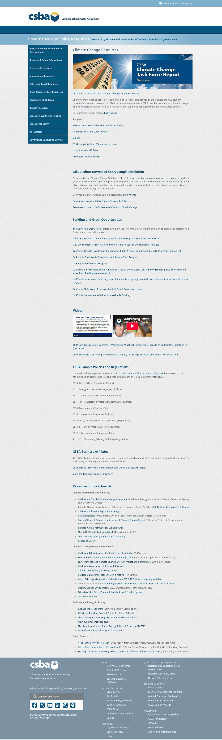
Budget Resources (38, 107)
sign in (168, 3)
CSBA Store (112, 709)
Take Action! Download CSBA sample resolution (98, 125)
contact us (186, 3)
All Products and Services (120, 713)
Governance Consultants (161, 700)
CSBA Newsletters (157, 718)
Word (132, 194)
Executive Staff (114, 674)
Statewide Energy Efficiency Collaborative (100, 630)
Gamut (110, 717)
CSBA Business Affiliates (85, 150)
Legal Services (114, 691)
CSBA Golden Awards (159, 704)
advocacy (107, 723)
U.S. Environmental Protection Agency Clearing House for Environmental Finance (116, 244)
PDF (125, 194)
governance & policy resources (162, 662)
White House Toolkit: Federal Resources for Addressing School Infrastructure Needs (116, 238)
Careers (68, 688)
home (176, 3)
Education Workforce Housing (45, 115)
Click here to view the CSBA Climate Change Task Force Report (106, 93)
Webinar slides (171, 354)
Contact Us (81, 688)
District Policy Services (160, 678)
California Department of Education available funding (101, 295)
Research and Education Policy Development (45, 50)
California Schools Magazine (163, 714)
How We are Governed (119, 665)
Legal (109, 736)
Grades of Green (86, 540)
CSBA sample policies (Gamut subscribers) (95, 144)
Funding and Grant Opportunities (90, 131)
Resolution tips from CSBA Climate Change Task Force (101, 201)
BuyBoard (112, 696)
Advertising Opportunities (162, 731)
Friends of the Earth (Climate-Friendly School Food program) (110, 592)
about (105, 662)
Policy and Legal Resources (43, 84)
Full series (185, 507)
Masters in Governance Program (165, 691)
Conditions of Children (41, 99)
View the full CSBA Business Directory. (93, 473)
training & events (154, 683)
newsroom (150, 710)
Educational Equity (39, 123)
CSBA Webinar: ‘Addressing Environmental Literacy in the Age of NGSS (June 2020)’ (117, 354)
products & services (113, 688)
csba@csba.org (109, 112)
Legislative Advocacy (118, 727)
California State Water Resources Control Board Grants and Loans (107, 289)
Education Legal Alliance (42, 678)
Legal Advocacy (115, 731)
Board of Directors (116, 670)
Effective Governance (40, 68)
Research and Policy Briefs (162, 673)
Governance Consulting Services (46, 139)
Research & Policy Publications (45, 60)
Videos (76, 137)
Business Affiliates (116, 704)
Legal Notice (54, 688)
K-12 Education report (166, 507)
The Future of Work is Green (94, 642)
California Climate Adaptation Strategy (98, 511)
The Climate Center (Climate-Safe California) (101, 536)
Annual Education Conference (164, 696)
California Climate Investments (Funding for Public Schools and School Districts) (115, 250)
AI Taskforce (35, 131)
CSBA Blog (153, 723)
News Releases (155, 727)
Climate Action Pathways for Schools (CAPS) (101, 527)
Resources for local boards (86, 156)
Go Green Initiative (88, 596)
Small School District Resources (46, 92)
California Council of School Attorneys (49, 674)
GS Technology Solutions (120, 700)
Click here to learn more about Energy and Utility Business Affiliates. (109, 467)
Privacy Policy (37, 688)
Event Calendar (156, 687)
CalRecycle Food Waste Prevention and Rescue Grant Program (105, 257)
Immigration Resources (41, 76)
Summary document (170, 250)
